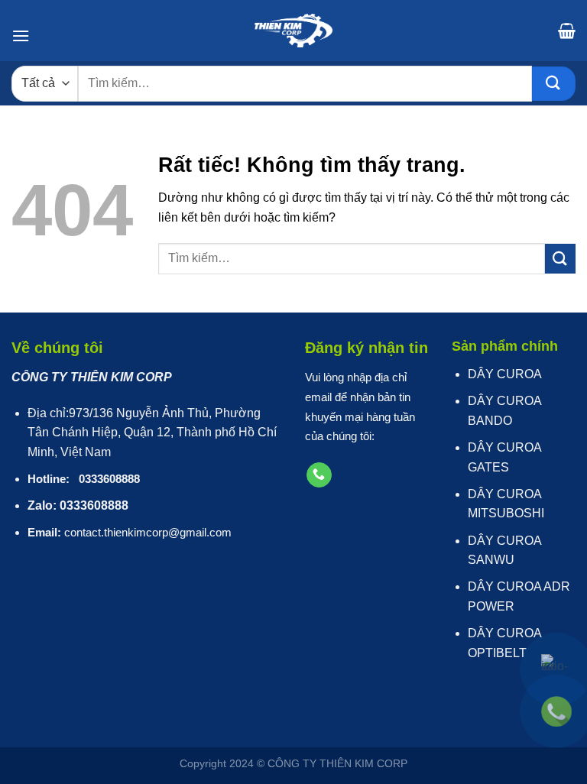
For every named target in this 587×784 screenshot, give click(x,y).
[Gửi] (554, 83)
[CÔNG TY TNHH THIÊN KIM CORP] (293, 30)
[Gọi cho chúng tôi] (319, 475)
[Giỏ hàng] (567, 30)
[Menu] (20, 35)
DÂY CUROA (505, 374)
